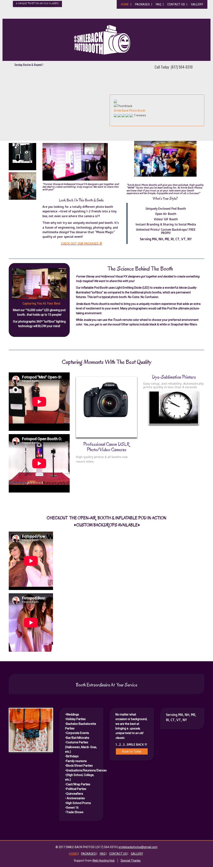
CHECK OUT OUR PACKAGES (81, 243)
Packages (142, 4)
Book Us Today (131, 751)
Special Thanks (131, 860)
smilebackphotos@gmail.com (138, 847)
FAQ (158, 4)
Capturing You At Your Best (41, 303)
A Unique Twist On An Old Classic (37, 3)
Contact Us (176, 4)
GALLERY (197, 4)
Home (125, 4)
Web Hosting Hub (103, 860)
